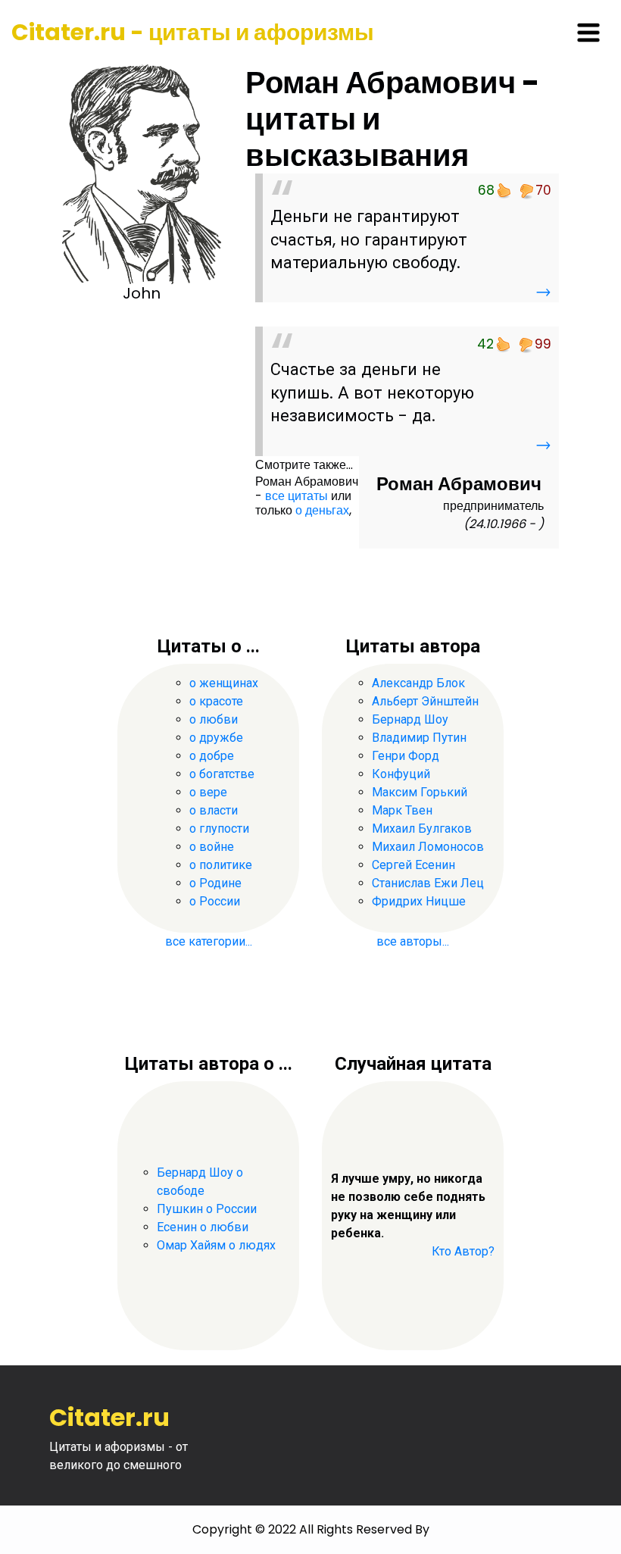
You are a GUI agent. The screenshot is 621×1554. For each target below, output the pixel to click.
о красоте (216, 701)
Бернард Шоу (410, 719)
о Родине (215, 883)
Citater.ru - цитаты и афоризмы (192, 32)
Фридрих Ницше (419, 901)
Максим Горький (419, 792)
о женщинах (223, 683)
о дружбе (216, 737)
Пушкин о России (207, 1209)
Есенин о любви (202, 1227)
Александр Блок (418, 683)
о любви (213, 719)
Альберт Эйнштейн (425, 701)
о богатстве (221, 774)
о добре (211, 756)
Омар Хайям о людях (216, 1245)
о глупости (219, 828)
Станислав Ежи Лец (428, 883)
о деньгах (322, 510)
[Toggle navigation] (588, 32)
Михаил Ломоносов (428, 847)
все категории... (208, 941)
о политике (220, 865)
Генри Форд (405, 756)
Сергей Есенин (413, 865)
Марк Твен (402, 810)
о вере (208, 792)
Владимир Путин (419, 737)
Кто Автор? (463, 1251)
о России (214, 901)
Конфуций (401, 774)
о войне (211, 847)
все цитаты (296, 496)
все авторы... (412, 941)
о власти (213, 810)
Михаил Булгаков (422, 828)
